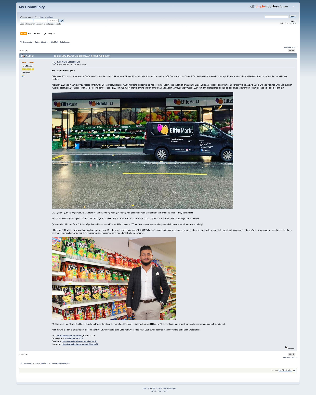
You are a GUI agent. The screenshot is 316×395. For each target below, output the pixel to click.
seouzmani (28, 62)
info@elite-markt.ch (74, 338)
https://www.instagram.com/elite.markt (80, 344)
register (50, 17)
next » (294, 47)
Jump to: (275, 370)
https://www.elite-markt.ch (69, 335)
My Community (32, 7)
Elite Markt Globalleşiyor (68, 62)
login (42, 17)
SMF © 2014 (157, 388)
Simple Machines (169, 388)
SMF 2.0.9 (147, 388)
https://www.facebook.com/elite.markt (79, 341)
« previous (287, 47)
